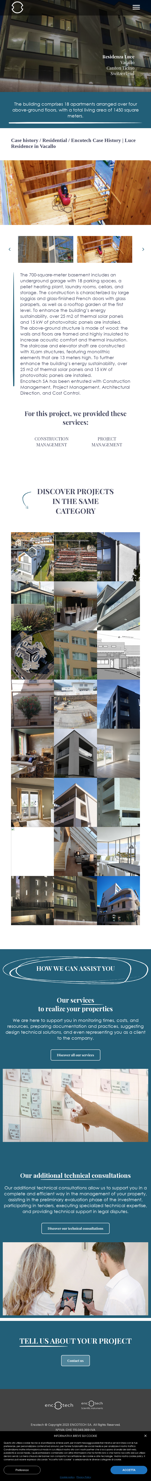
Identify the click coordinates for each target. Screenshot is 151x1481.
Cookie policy (67, 1477)
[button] (145, 1436)
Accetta (129, 1470)
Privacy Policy (83, 1477)
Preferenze (22, 1470)
